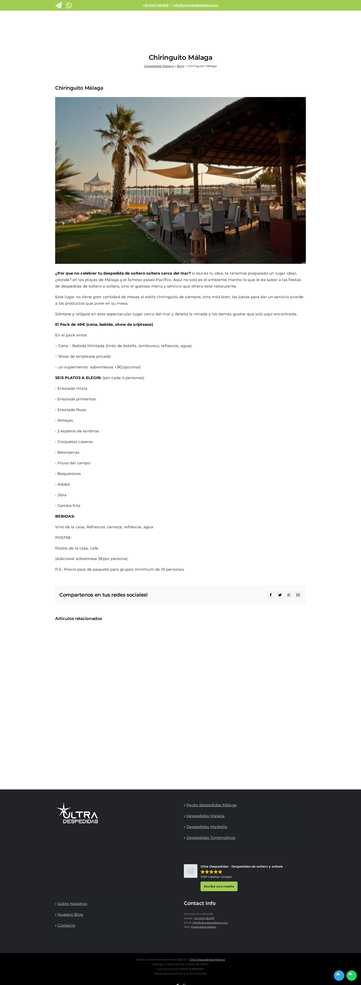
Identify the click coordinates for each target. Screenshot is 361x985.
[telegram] (58, 5)
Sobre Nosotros (72, 903)
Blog (180, 66)
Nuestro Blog (70, 914)
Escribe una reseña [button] (219, 886)
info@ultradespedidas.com (195, 5)
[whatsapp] (69, 5)
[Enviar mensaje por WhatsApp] (351, 975)
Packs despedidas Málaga (211, 805)
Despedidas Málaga (159, 66)
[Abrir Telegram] (339, 975)
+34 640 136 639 (155, 5)
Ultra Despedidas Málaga (207, 959)
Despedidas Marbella (206, 827)
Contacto (66, 925)
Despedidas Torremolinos (210, 837)
